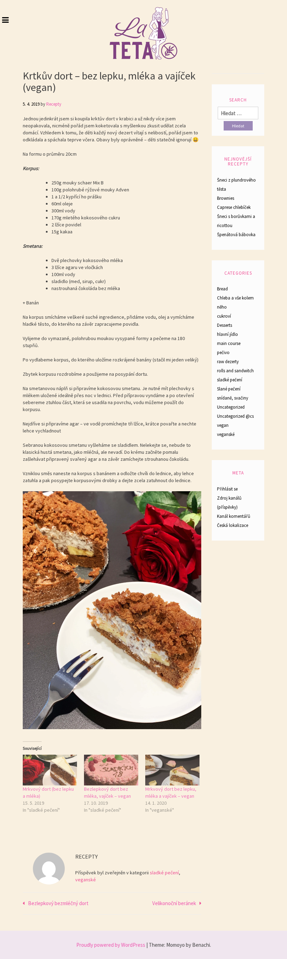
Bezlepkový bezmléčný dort (58, 903)
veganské (85, 879)
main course (228, 343)
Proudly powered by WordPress (110, 945)
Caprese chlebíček (234, 207)
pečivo (223, 352)
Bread (222, 289)
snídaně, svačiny (232, 398)
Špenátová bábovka (236, 235)
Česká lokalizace (232, 525)
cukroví (224, 316)
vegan (223, 425)
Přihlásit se (227, 489)
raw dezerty (228, 362)
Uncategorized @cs (235, 416)
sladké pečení (164, 872)
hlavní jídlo (227, 334)
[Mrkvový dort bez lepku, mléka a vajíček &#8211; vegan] (172, 770)
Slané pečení (228, 389)
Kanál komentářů (233, 516)
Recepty (53, 104)
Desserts (224, 325)
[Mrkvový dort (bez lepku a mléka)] (50, 770)
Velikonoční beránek (174, 903)
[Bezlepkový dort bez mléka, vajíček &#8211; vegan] (111, 770)
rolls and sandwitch (235, 371)
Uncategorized (231, 407)
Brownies (225, 198)
